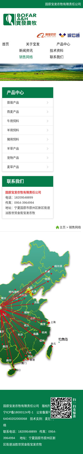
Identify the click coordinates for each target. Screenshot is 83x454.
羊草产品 (13, 148)
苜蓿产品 (13, 102)
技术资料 (56, 50)
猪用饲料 (13, 139)
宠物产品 (13, 157)
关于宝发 (33, 44)
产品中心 (63, 44)
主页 (63, 227)
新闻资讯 (26, 50)
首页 (5, 44)
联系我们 (56, 57)
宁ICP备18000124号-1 (18, 412)
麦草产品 (13, 167)
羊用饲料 (13, 130)
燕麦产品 (13, 111)
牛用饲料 (13, 121)
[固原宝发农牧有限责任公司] (24, 26)
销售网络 (26, 57)
